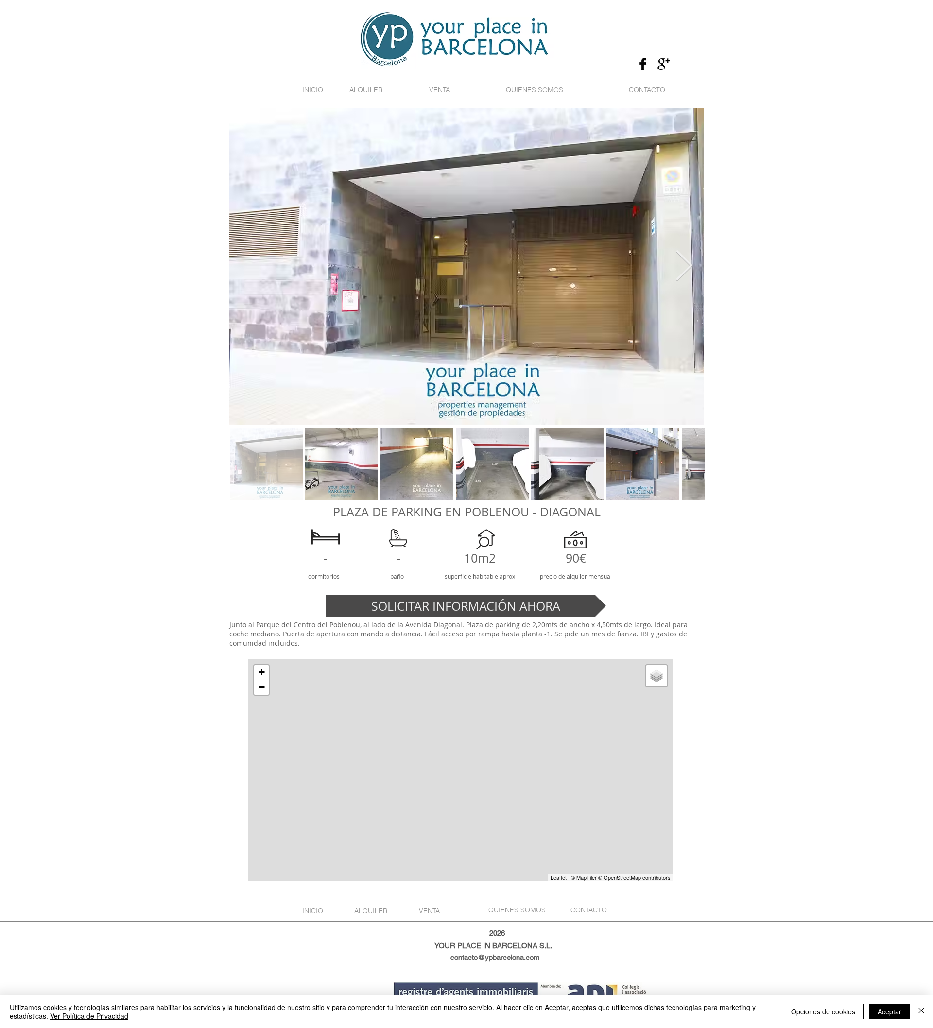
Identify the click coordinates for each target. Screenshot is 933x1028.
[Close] (921, 1011)
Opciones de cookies (823, 1011)
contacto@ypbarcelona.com (495, 957)
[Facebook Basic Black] (643, 64)
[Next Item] (683, 266)
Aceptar (889, 1011)
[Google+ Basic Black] (663, 64)
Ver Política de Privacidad (89, 1016)
